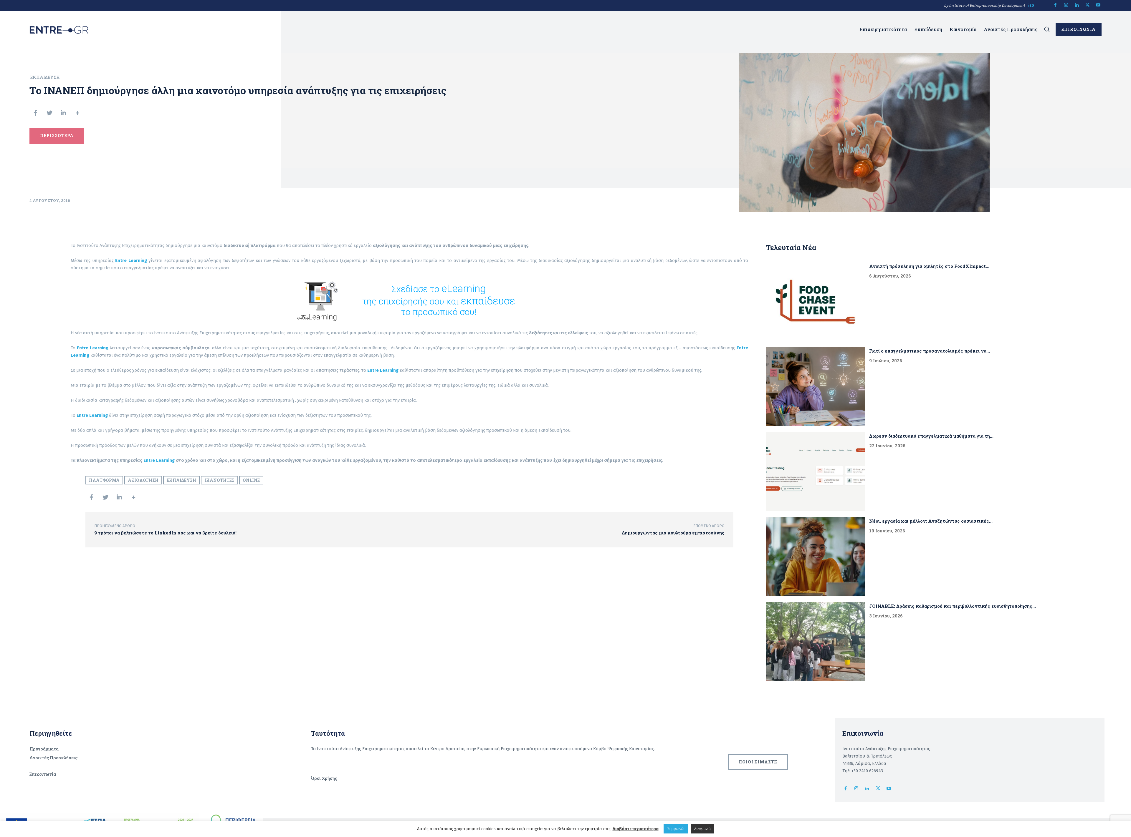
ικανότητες (219, 480)
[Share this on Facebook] (35, 113)
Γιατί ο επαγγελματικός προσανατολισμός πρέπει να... (929, 351)
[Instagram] (1066, 5)
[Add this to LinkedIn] (63, 113)
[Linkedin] (1077, 5)
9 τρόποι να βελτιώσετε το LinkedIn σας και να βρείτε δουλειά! (165, 533)
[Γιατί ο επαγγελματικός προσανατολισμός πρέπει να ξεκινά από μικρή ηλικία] (815, 386)
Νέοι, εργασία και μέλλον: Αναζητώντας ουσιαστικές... (931, 521)
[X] (1087, 5)
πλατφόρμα (104, 480)
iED (1031, 5)
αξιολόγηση (143, 480)
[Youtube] (1098, 5)
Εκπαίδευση (45, 77)
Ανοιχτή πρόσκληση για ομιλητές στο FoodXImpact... (929, 266)
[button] (1047, 29)
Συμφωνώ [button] (675, 829)
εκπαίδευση (181, 480)
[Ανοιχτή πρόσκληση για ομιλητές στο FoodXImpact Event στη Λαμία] (815, 301)
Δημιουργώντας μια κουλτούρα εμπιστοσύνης (673, 533)
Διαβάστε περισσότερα (636, 828)
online (251, 480)
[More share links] (77, 113)
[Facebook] (1055, 5)
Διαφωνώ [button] (702, 829)
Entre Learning (159, 460)
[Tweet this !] (49, 113)
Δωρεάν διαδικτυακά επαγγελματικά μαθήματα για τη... (931, 436)
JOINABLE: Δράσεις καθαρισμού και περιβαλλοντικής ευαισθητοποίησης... (952, 606)
